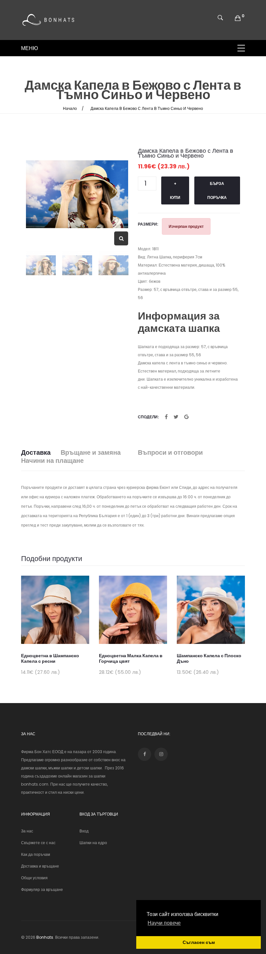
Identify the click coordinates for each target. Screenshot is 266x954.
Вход (84, 831)
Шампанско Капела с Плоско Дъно (209, 658)
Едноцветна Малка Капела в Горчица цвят (131, 658)
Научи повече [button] (164, 923)
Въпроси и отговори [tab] (170, 453)
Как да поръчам (35, 854)
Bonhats (44, 937)
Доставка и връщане (40, 866)
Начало (70, 108)
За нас (27, 831)
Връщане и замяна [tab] (91, 453)
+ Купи (175, 190)
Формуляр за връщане (42, 889)
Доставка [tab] (36, 453)
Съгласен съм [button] (199, 942)
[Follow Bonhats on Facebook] (144, 754)
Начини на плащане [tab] (52, 461)
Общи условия (34, 878)
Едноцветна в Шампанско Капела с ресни (50, 658)
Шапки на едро (93, 842)
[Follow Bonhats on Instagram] (161, 754)
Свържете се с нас (38, 842)
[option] (77, 194)
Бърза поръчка (217, 190)
